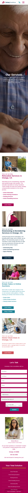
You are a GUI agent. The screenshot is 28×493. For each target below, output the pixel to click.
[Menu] (23, 2)
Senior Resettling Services (10, 198)
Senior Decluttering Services (11, 249)
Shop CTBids (8, 311)
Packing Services (8, 196)
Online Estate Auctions (9, 299)
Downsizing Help (8, 247)
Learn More (7, 204)
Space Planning (7, 251)
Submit (14, 409)
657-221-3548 (14, 454)
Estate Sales (6, 297)
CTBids (21, 293)
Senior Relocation (8, 192)
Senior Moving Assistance (10, 194)
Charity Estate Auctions (9, 301)
